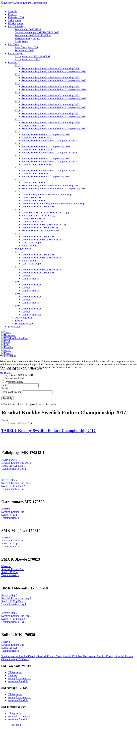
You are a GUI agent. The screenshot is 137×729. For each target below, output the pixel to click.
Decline (8, 373)
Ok (1, 373)
